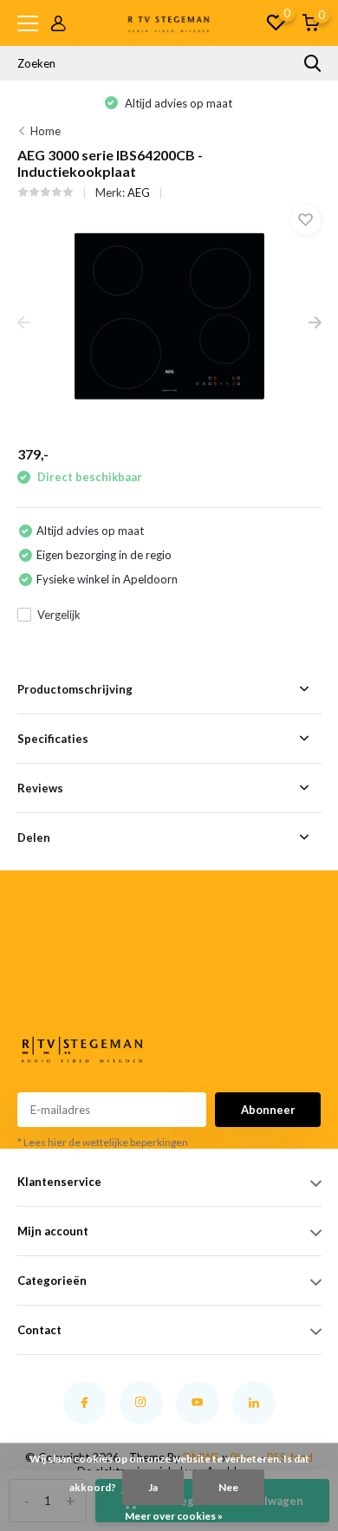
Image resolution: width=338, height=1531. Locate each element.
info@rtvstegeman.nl (46, 990)
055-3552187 (41, 969)
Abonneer (268, 1110)
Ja (153, 1487)
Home (45, 131)
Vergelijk (59, 615)
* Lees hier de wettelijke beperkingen (102, 1142)
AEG (138, 192)
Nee (228, 1487)
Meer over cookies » (174, 1515)
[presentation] (23, 323)
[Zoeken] (313, 63)
